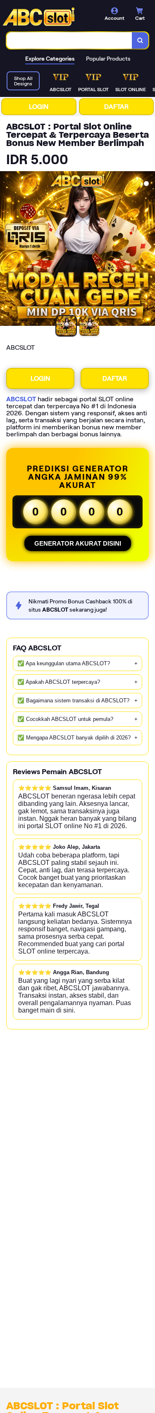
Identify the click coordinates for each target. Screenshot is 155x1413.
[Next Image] (148, 250)
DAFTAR (116, 106)
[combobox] (69, 40)
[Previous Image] (6, 250)
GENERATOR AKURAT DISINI (77, 543)
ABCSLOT (21, 399)
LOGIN (38, 106)
